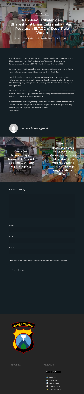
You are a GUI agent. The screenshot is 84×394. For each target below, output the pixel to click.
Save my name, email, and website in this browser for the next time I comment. (39, 261)
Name (12, 225)
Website (12, 247)
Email (11, 236)
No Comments (61, 38)
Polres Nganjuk (42, 14)
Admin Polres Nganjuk (25, 38)
